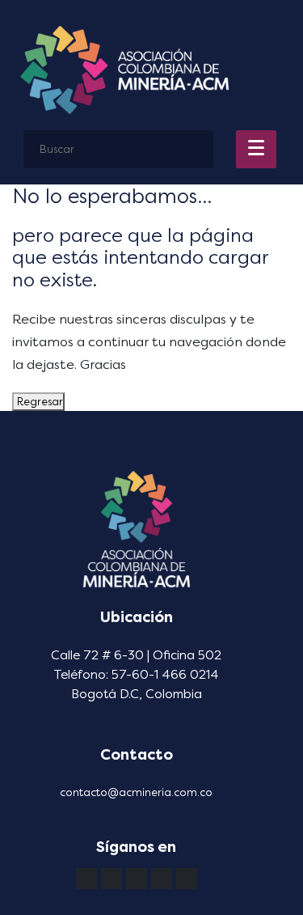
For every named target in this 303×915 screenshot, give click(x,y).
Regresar (38, 402)
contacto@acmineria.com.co (136, 792)
